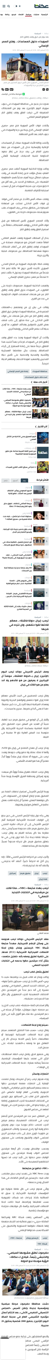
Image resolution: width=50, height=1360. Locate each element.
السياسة (38, 33)
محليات (36, 14)
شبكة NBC (42, 1244)
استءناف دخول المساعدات (36, 377)
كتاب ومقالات (29, 448)
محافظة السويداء (39, 371)
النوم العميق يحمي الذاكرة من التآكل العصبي (21, 438)
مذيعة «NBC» (16, 1238)
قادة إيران (43, 879)
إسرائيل (12, 873)
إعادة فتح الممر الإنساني (18, 371)
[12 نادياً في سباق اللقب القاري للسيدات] (43, 467)
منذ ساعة (32, 457)
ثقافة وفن (26, 513)
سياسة (28, 14)
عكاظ (45, 33)
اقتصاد (21, 14)
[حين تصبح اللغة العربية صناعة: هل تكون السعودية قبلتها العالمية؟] (43, 452)
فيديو (14, 14)
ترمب (45, 873)
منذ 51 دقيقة (30, 442)
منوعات (32, 433)
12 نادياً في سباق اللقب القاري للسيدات (21, 467)
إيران (36, 873)
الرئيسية (44, 14)
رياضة (7, 14)
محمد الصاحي (43, 933)
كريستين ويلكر (32, 1238)
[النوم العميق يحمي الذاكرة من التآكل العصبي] (43, 438)
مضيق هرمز (25, 873)
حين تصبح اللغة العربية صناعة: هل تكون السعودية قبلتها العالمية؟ (20, 452)
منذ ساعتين (31, 471)
